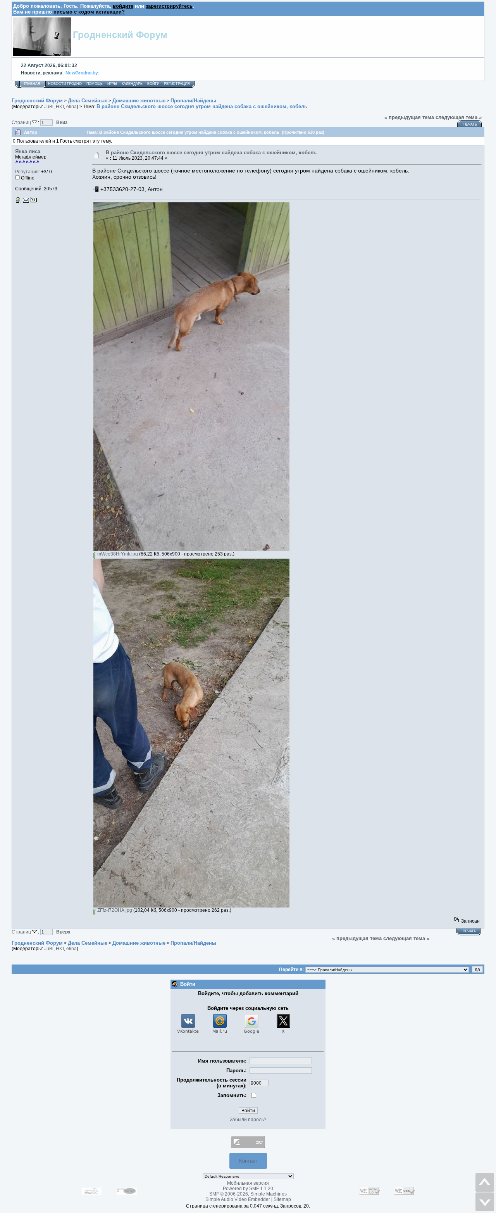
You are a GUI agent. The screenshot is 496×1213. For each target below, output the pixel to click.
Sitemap (282, 1199)
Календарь (132, 84)
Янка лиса (27, 151)
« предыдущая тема (409, 117)
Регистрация (177, 84)
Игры (112, 84)
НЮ (60, 106)
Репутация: (27, 171)
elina (71, 106)
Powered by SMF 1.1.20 (248, 1188)
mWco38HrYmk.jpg (117, 554)
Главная (32, 84)
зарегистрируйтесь (169, 6)
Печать (470, 124)
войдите (123, 6)
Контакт (248, 1161)
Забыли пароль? (248, 1119)
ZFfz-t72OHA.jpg (114, 910)
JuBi (48, 106)
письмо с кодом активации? (89, 12)
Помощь (94, 84)
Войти (153, 84)
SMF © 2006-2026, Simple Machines (248, 1194)
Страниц (22, 122)
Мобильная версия (248, 1183)
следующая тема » (459, 117)
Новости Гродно (65, 84)
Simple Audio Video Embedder (237, 1199)
